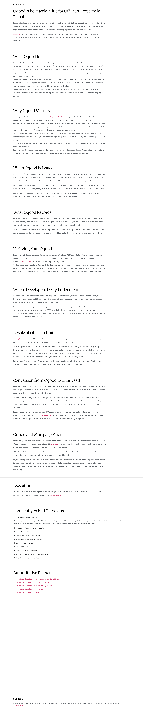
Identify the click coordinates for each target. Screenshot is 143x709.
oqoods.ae (19, 4)
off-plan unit (20, 339)
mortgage (55, 444)
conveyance (55, 495)
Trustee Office (26, 262)
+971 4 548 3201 (21, 705)
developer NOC (47, 415)
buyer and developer (57, 117)
